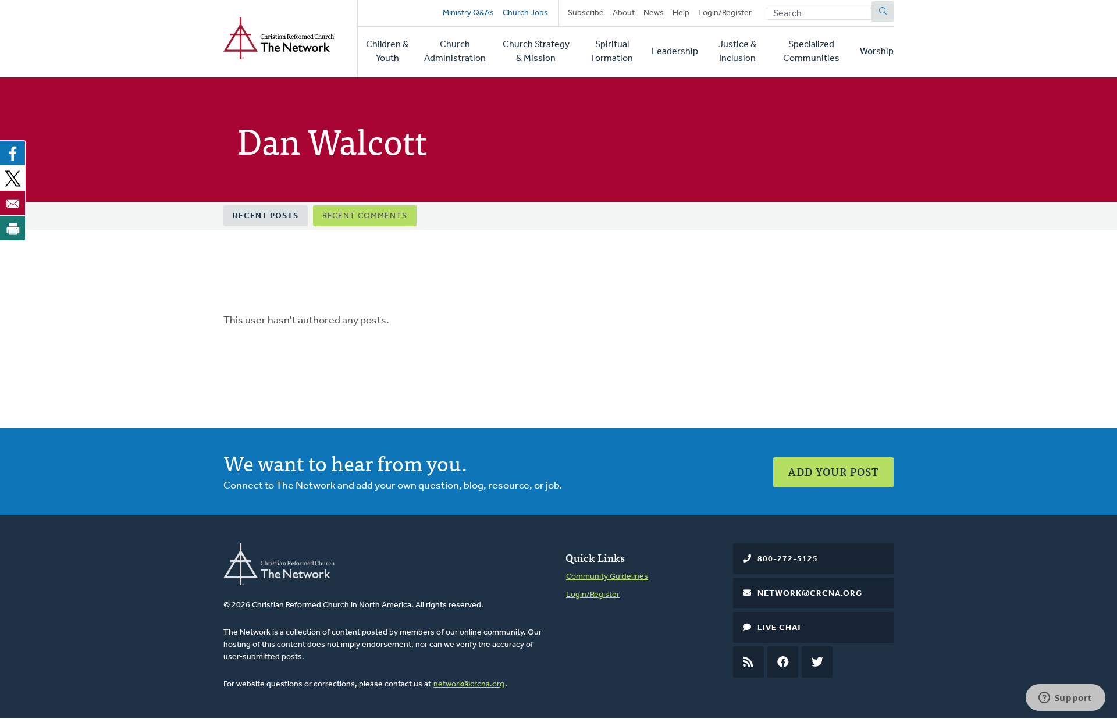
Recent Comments (364, 216)
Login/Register (725, 13)
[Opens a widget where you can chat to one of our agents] (1065, 698)
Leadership (675, 51)
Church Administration (455, 51)
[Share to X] (13, 178)
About (624, 13)
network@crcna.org (468, 684)
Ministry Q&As (468, 13)
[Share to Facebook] (13, 153)
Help (681, 13)
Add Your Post (833, 471)
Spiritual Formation (612, 51)
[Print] (13, 228)
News (653, 13)
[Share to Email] (13, 203)
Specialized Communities (811, 51)
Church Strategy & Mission (536, 51)
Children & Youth (387, 51)
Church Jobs (525, 13)
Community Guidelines (607, 576)
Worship (877, 51)
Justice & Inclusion (737, 51)
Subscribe (586, 13)
